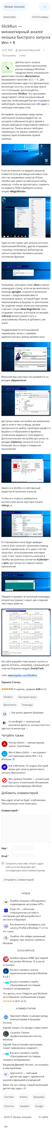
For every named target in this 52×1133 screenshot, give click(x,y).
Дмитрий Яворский (29, 50)
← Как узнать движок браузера (26, 712)
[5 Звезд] (12, 689)
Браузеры (39, 1096)
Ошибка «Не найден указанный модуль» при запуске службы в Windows (24, 940)
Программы (40, 17)
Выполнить (10, 704)
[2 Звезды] (5, 689)
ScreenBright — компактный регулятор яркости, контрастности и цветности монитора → (25, 725)
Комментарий (10, 810)
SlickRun (8, 697)
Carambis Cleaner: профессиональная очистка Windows (22, 1036)
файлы (23, 1096)
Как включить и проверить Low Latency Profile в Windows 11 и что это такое (25, 928)
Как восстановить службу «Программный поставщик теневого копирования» (21, 985)
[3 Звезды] (7, 689)
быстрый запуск (27, 697)
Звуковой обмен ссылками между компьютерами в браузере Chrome (25, 1019)
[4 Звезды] (9, 689)
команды (27, 704)
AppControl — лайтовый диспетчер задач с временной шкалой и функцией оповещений (23, 1076)
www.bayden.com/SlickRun (22, 675)
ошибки (24, 1106)
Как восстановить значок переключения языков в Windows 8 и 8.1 (25, 973)
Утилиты (9, 1106)
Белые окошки (14, 7)
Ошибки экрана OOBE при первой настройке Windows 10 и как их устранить (25, 961)
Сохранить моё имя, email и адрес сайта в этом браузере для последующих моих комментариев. (25, 867)
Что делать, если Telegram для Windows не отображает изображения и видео (25, 995)
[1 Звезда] (2, 689)
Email (5, 856)
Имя (4, 848)
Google (39, 1106)
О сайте (43, 1117)
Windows (9, 17)
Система (9, 1096)
